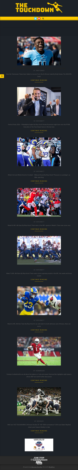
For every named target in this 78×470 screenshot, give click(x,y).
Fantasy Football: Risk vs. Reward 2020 (39, 368)
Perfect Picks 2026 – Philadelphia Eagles (39, 119)
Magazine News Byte (36, 467)
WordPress (52, 467)
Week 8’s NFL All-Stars (39, 219)
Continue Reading (39, 80)
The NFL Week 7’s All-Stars (39, 267)
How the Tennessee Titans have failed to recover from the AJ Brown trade (39, 68)
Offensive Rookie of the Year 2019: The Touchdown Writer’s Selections (39, 419)
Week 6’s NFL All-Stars (39, 318)
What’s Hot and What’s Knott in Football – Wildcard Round (39, 169)
